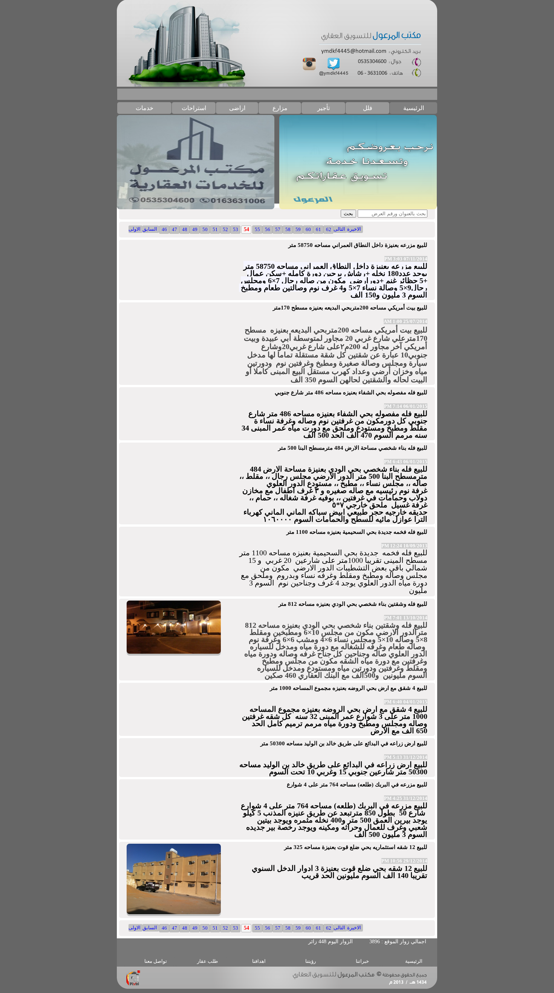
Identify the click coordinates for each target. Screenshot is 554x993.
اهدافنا (259, 961)
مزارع (280, 108)
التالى (339, 229)
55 (257, 229)
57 (277, 229)
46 (164, 229)
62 (328, 229)
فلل (367, 108)
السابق (149, 229)
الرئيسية (413, 108)
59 (298, 229)
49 (194, 229)
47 (174, 229)
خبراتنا (362, 961)
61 (318, 229)
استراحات (194, 108)
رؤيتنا (310, 961)
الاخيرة (354, 229)
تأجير (323, 108)
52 (225, 229)
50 (205, 229)
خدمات (144, 108)
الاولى (135, 229)
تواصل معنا (155, 961)
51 (215, 229)
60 (308, 229)
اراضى (237, 108)
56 (267, 229)
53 (235, 229)
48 (184, 229)
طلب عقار (207, 961)
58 (288, 229)
